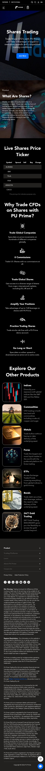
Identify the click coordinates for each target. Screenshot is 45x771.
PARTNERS (5, 2)
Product (7, 548)
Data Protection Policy (21, 575)
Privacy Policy (8, 575)
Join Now (22, 56)
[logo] (24, 7)
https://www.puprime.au (18, 679)
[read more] (4, 127)
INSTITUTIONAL (15, 2)
